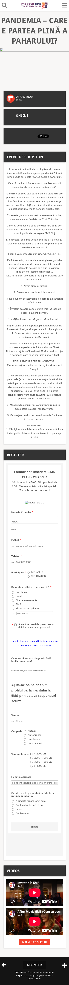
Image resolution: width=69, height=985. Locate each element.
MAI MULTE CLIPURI (34, 942)
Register (34, 965)
